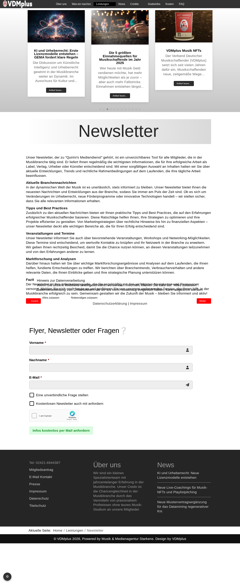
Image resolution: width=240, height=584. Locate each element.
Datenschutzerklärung (110, 303)
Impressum (138, 303)
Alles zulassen (50, 297)
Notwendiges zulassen (84, 297)
